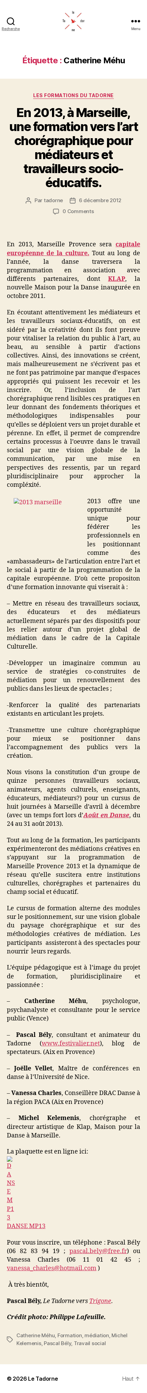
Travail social (90, 1343)
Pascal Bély (57, 1343)
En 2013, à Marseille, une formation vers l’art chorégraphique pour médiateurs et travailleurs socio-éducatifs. (73, 147)
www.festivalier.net (71, 1043)
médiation (96, 1335)
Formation (69, 1335)
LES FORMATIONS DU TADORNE (73, 95)
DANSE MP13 (26, 1226)
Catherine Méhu (35, 1335)
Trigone (100, 1301)
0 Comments (78, 211)
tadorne (53, 200)
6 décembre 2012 (100, 200)
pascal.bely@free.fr (98, 1251)
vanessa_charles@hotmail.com (51, 1268)
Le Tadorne (43, 1378)
